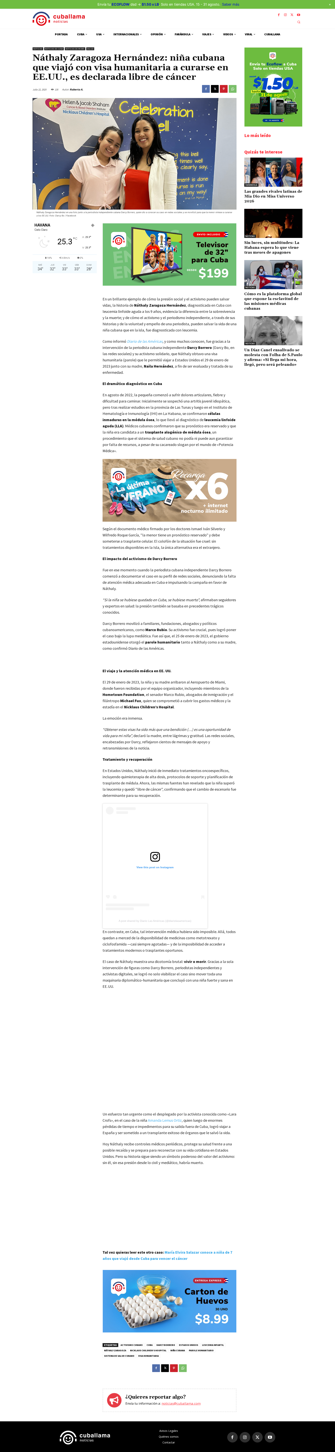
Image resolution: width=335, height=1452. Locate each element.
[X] (292, 15)
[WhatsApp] (233, 89)
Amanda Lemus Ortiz (165, 1120)
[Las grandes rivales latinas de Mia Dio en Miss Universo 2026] (273, 172)
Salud (90, 49)
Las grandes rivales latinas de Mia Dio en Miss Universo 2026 (273, 196)
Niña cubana (177, 1350)
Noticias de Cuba (54, 49)
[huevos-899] (169, 1331)
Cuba (150, 1345)
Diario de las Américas (144, 341)
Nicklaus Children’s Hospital (148, 1350)
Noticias (37, 49)
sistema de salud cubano (119, 1355)
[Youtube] (298, 15)
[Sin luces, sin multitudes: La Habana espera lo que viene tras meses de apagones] (273, 223)
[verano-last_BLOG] (170, 490)
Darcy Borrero (165, 1345)
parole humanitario (201, 1350)
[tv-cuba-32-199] (169, 284)
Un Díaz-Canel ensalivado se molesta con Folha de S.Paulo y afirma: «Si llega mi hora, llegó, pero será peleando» (273, 357)
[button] (298, 22)
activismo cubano (132, 1345)
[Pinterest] (224, 89)
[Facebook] (278, 15)
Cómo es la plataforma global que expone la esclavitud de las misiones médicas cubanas (273, 301)
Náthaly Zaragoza (115, 1350)
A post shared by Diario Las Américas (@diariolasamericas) (155, 920)
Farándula (251, 185)
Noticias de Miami (75, 49)
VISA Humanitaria (148, 1355)
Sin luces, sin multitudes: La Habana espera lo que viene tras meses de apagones (271, 247)
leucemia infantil (213, 1345)
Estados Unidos (188, 1345)
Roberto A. (76, 89)
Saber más (230, 4)
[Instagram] (285, 15)
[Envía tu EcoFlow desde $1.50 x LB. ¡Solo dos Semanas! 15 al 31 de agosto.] (273, 125)
